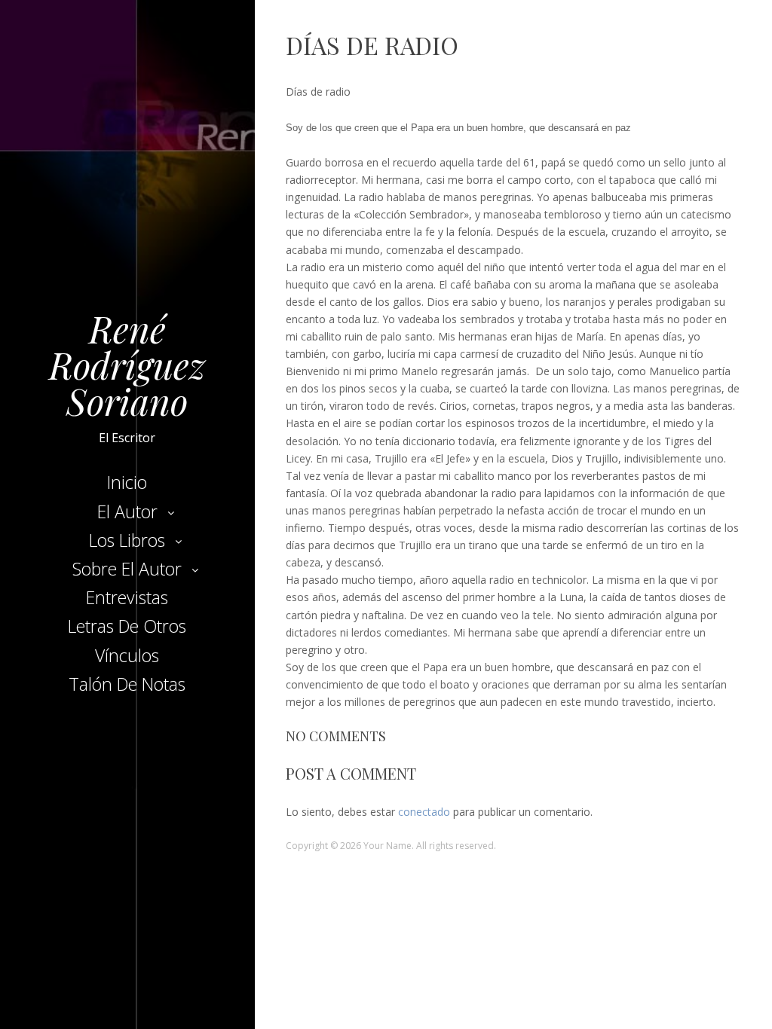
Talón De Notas (127, 684)
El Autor (127, 511)
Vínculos (127, 655)
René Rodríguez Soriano (127, 364)
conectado (424, 812)
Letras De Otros (127, 626)
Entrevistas (127, 597)
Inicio (127, 482)
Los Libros (127, 540)
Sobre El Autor (127, 569)
